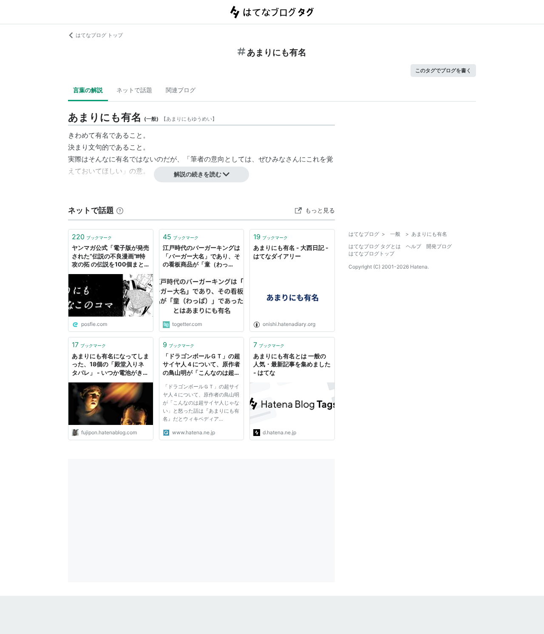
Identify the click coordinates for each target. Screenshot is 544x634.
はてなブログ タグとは (374, 246)
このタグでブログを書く (443, 70)
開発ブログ (439, 246)
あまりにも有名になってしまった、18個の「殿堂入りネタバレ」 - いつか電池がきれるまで (110, 364)
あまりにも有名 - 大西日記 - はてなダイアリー (291, 252)
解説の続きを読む (197, 174)
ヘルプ (413, 246)
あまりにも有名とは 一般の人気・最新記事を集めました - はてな (292, 364)
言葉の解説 (88, 89)
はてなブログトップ (371, 253)
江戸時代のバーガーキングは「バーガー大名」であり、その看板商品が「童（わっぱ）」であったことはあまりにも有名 (201, 256)
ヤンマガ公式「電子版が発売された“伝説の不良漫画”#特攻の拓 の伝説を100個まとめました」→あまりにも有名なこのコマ (110, 256)
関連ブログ (181, 89)
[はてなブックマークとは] (119, 210)
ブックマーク (92, 236)
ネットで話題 (134, 89)
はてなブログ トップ (99, 35)
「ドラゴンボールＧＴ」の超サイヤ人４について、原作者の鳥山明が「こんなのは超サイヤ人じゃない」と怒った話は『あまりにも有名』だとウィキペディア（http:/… (201, 364)
